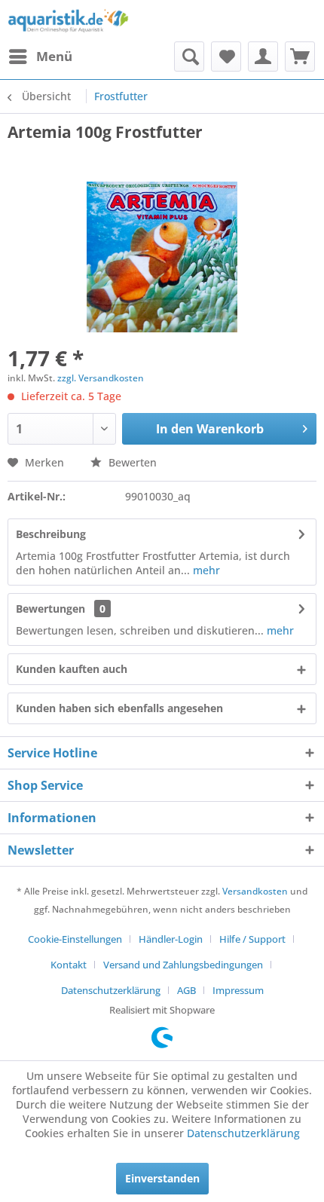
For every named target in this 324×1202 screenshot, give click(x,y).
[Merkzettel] (226, 56)
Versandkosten (255, 891)
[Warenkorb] (300, 56)
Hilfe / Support (252, 939)
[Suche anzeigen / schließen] (189, 56)
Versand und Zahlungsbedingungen (183, 964)
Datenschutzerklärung (110, 990)
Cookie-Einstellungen (75, 939)
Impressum (238, 990)
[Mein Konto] (263, 56)
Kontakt (68, 964)
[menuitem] (40, 56)
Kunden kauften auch (71, 669)
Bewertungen (50, 608)
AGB (186, 990)
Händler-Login (171, 939)
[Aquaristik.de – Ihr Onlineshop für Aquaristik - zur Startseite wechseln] (68, 21)
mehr (205, 570)
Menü (54, 56)
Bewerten (131, 462)
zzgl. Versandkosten (100, 378)
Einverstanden (162, 1178)
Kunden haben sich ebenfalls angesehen (119, 708)
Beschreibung (51, 534)
